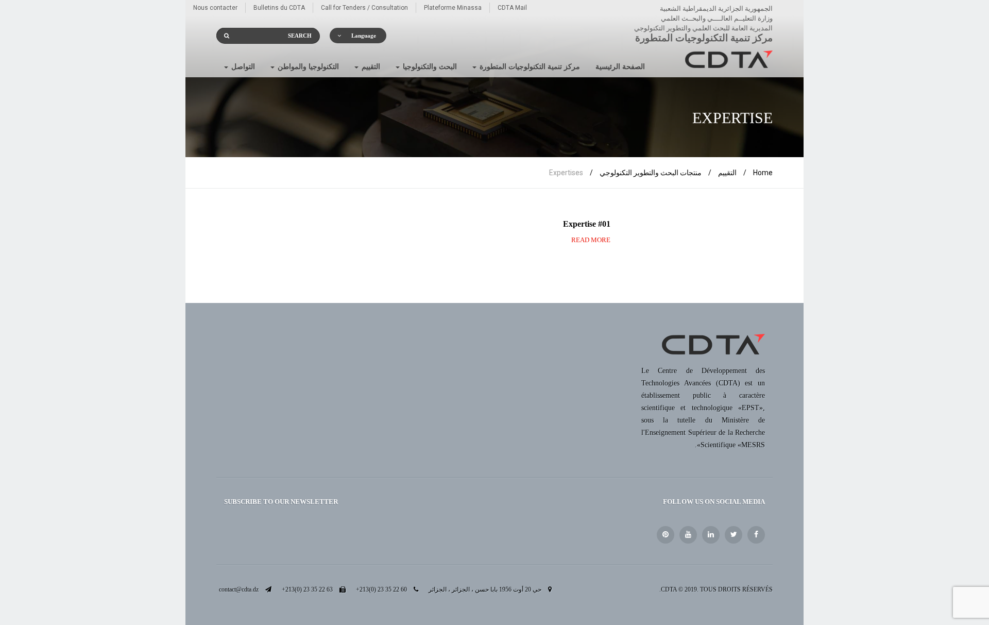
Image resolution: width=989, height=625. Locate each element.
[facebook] (756, 535)
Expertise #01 (586, 223)
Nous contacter (215, 7)
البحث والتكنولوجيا (429, 67)
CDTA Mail (512, 7)
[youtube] (688, 535)
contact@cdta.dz (239, 589)
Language (363, 35)
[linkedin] (711, 535)
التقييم (370, 67)
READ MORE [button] (590, 240)
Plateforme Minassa (453, 7)
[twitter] (733, 535)
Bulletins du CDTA (279, 7)
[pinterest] (665, 535)
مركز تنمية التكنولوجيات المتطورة (529, 67)
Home (763, 172)
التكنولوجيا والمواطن (307, 67)
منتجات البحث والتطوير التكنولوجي (651, 172)
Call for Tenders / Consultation (364, 7)
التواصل (242, 67)
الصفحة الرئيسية (620, 67)
